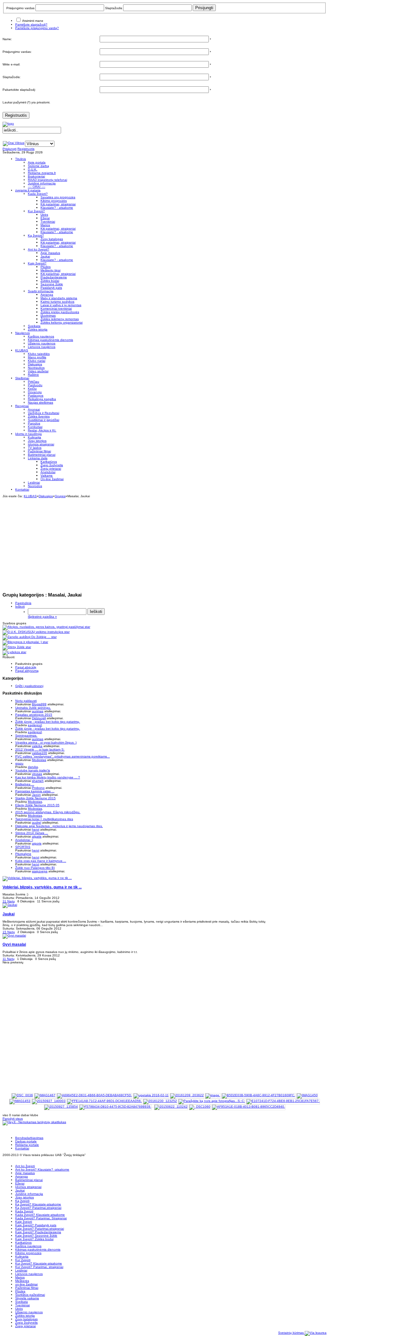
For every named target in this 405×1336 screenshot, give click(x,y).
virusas (37, 774)
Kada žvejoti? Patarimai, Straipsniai (41, 1218)
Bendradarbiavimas (29, 1138)
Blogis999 (39, 704)
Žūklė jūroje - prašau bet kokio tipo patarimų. (47, 721)
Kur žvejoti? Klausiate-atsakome (38, 1263)
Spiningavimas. (26, 735)
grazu (19, 763)
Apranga (21, 1176)
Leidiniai (21, 1270)
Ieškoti (20, 606)
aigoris (36, 843)
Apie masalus (25, 1173)
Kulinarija (21, 1256)
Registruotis (16, 115)
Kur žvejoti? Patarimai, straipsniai (39, 1267)
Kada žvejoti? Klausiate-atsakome (40, 1214)
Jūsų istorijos (24, 1197)
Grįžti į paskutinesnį (29, 686)
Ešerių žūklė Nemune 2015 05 (37, 805)
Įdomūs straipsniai (28, 1187)
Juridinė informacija (29, 1194)
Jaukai (20, 1190)
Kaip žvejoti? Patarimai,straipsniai (39, 1228)
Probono (38, 787)
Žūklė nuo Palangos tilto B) (35, 867)
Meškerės (22, 1281)
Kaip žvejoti (23, 1221)
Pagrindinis (23, 603)
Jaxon (36, 794)
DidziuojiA (39, 718)
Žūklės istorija (25, 1315)
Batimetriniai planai (29, 1180)
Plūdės (20, 1291)
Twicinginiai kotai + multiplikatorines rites (44, 819)
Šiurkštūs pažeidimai (30, 1294)
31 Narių (9, 901)
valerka (37, 746)
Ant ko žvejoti (25, 1166)
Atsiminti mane (32, 20)
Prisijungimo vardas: (17, 51)
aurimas (37, 711)
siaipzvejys (39, 871)
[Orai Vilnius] (13, 143)
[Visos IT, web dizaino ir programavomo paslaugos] (316, 1332)
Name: (7, 39)
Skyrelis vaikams (27, 1298)
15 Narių (9, 932)
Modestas (39, 760)
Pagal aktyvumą (27, 670)
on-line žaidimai (26, 1284)
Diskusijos (46, 496)
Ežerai (19, 1183)
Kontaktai (22, 1148)
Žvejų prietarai (25, 1326)
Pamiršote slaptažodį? (31, 24)
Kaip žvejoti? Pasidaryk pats (35, 1225)
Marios (20, 1277)
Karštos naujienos (28, 1246)
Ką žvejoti (22, 1201)
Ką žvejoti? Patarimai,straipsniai (38, 1207)
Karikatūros (23, 1242)
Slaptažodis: (12, 77)
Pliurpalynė (23, 854)
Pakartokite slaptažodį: (19, 89)
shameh (38, 780)
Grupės (60, 496)
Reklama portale (27, 1145)
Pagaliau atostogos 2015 (33, 714)
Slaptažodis (113, 8)
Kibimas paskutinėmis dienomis (37, 1249)
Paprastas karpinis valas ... (34, 791)
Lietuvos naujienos (29, 1274)
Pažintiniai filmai (26, 1288)
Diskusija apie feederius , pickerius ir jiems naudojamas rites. (59, 826)
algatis (36, 836)
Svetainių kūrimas (291, 1332)
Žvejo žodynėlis (26, 1322)
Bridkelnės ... (24, 784)
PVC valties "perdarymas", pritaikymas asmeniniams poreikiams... (62, 756)
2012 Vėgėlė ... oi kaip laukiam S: (40, 749)
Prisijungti (9, 149)
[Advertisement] (165, 542)
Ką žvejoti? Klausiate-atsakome (38, 1204)
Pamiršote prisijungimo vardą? (37, 28)
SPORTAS (22, 847)
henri (35, 829)
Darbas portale (26, 1141)
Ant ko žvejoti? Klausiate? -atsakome (42, 1169)
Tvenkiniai (22, 1305)
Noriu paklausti (26, 700)
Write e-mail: (11, 64)
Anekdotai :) (24, 840)
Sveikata (21, 1301)
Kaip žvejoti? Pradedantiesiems (38, 1232)
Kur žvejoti (22, 1260)
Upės (19, 1308)
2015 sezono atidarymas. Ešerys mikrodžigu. (47, 812)
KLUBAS (30, 496)
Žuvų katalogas (26, 1319)
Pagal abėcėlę (25, 667)
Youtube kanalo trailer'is (32, 770)
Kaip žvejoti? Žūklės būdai (34, 1239)
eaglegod (35, 725)
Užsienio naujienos (29, 1312)
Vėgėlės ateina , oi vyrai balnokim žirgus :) (46, 742)
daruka (33, 767)
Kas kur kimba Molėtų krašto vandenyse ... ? (47, 777)
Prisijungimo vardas (20, 8)
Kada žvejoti (24, 1211)
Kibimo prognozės (28, 1253)
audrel (36, 822)
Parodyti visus (13, 1118)
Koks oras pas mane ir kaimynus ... (40, 861)
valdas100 (39, 753)
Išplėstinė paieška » (42, 616)
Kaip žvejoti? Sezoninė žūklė (36, 1235)
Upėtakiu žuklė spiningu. (33, 707)
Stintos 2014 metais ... (31, 833)
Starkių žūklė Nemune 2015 (35, 798)
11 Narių (9, 959)
